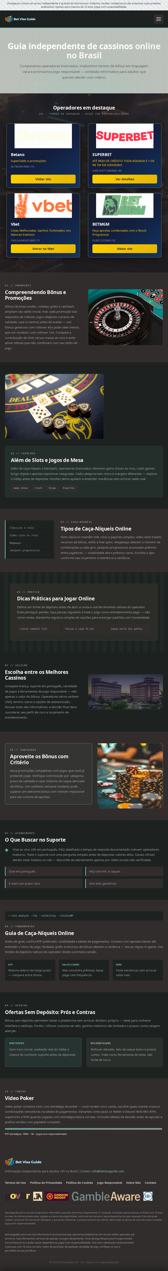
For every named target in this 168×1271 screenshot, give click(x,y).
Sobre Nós (133, 1183)
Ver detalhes (125, 179)
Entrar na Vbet (43, 249)
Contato (150, 1183)
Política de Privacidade (46, 1183)
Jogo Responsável (109, 1183)
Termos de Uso (15, 1183)
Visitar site (43, 179)
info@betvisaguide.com (108, 1171)
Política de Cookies (79, 1183)
